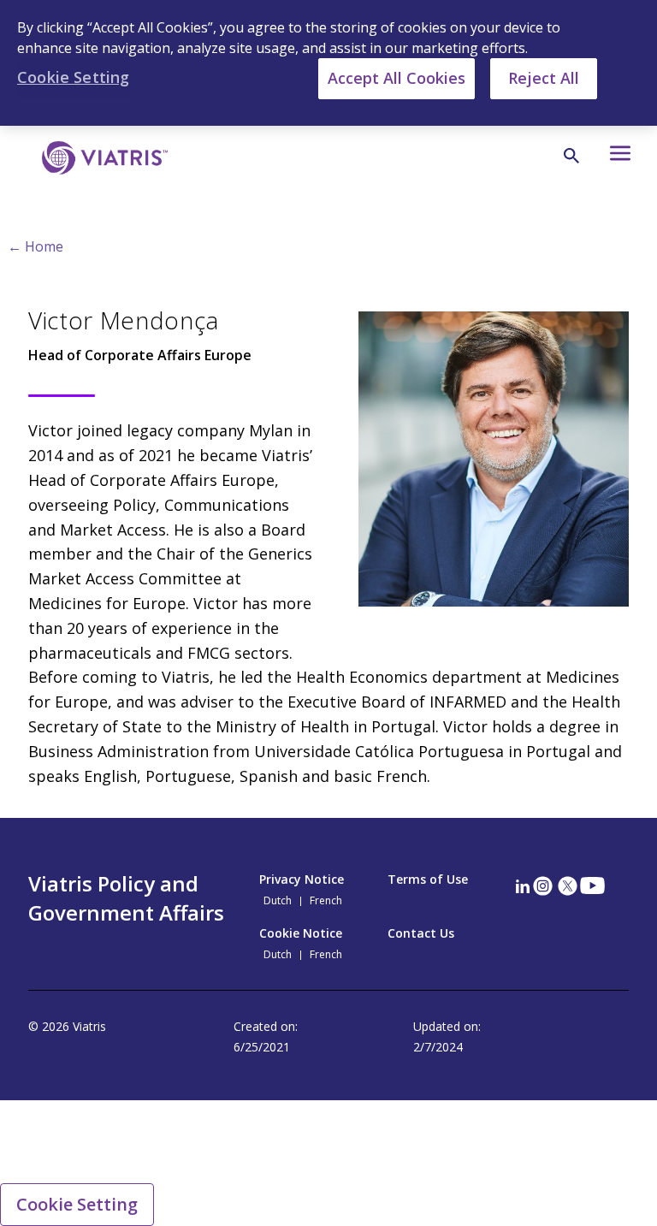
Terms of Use (428, 879)
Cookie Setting (77, 1204)
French (326, 901)
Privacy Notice (301, 879)
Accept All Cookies (396, 78)
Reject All (543, 78)
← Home (35, 246)
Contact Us (421, 933)
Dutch (277, 901)
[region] (328, 63)
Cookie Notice (300, 933)
